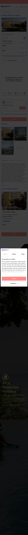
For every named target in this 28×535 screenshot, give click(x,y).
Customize (13, 283)
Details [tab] (14, 254)
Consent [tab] (5, 254)
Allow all (14, 278)
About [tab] (23, 254)
